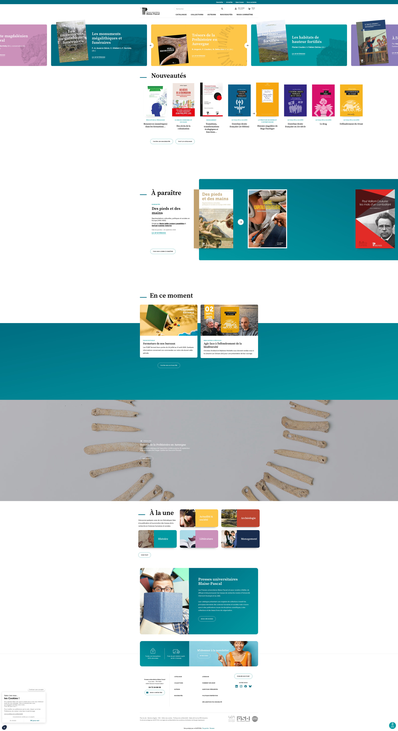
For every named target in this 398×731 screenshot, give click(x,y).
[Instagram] (241, 686)
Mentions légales (152, 718)
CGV (159, 718)
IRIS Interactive (203, 718)
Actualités (229, 2)
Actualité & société (239, 120)
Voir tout (144, 555)
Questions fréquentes (210, 689)
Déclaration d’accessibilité (212, 702)
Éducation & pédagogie (155, 120)
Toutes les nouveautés (161, 141)
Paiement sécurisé (208, 683)
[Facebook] (245, 686)
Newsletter (219, 2)
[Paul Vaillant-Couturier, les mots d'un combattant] (375, 218)
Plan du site (143, 718)
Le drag (323, 124)
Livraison (205, 676)
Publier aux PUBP (243, 676)
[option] (99, 45)
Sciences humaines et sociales (183, 121)
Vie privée (205, 728)
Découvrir (146, 458)
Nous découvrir (207, 619)
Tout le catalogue (185, 141)
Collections (178, 683)
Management (211, 120)
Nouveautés (178, 695)
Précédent (151, 45)
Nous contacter (252, 2)
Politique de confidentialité (180, 718)
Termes (212, 728)
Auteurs (177, 689)
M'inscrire (204, 655)
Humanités (156, 204)
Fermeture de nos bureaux (159, 343)
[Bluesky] (250, 686)
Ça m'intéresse (159, 233)
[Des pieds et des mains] (213, 218)
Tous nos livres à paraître (163, 251)
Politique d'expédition (210, 695)
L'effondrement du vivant (351, 124)
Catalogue (178, 676)
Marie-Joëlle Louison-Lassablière (171, 223)
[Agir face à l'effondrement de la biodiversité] (229, 320)
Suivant (247, 45)
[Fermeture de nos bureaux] (168, 320)
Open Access (239, 2)
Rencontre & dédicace (212, 340)
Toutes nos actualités (168, 365)
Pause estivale (149, 340)
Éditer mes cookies (167, 718)
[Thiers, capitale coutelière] (267, 218)
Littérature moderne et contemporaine (267, 121)
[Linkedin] (236, 686)
